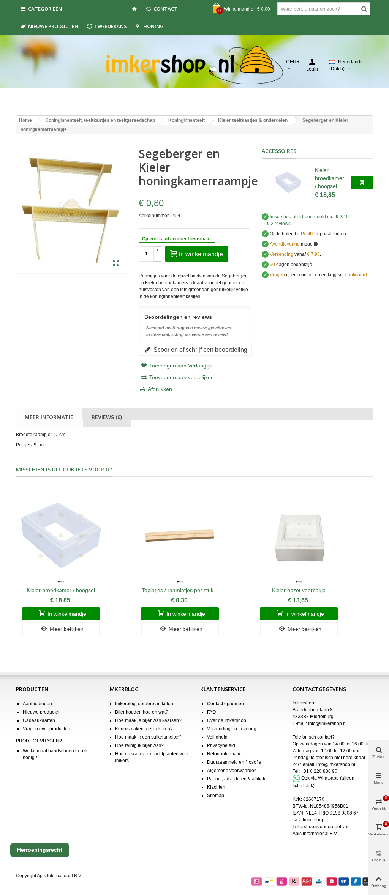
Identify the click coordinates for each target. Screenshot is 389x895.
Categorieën (45, 8)
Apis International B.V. (315, 833)
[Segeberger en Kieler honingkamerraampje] (116, 263)
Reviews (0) (107, 417)
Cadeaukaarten (39, 720)
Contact (165, 8)
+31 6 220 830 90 (319, 771)
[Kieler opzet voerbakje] (299, 535)
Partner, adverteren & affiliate (237, 779)
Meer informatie (49, 417)
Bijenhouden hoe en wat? (141, 712)
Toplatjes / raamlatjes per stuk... (180, 590)
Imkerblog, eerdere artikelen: (144, 703)
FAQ (211, 712)
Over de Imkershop (226, 720)
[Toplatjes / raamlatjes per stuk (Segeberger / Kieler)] (180, 535)
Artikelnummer (154, 215)
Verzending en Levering (231, 728)
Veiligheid (217, 737)
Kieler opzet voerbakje (299, 590)
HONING (153, 26)
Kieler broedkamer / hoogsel (329, 178)
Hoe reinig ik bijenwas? (139, 745)
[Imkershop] (194, 65)
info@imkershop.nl (327, 723)
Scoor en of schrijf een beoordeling (199, 349)
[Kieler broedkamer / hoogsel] (288, 182)
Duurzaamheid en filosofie (234, 762)
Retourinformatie (224, 753)
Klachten (216, 787)
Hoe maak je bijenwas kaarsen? (148, 720)
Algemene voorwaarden (232, 770)
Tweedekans (110, 26)
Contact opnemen (225, 703)
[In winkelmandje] (362, 182)
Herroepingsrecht (39, 850)
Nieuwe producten (53, 26)
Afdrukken (160, 389)
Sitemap (215, 795)
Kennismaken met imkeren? (144, 728)
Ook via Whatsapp (320, 778)
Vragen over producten (46, 728)
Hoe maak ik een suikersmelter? (148, 737)
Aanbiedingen (37, 703)
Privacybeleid (221, 745)
